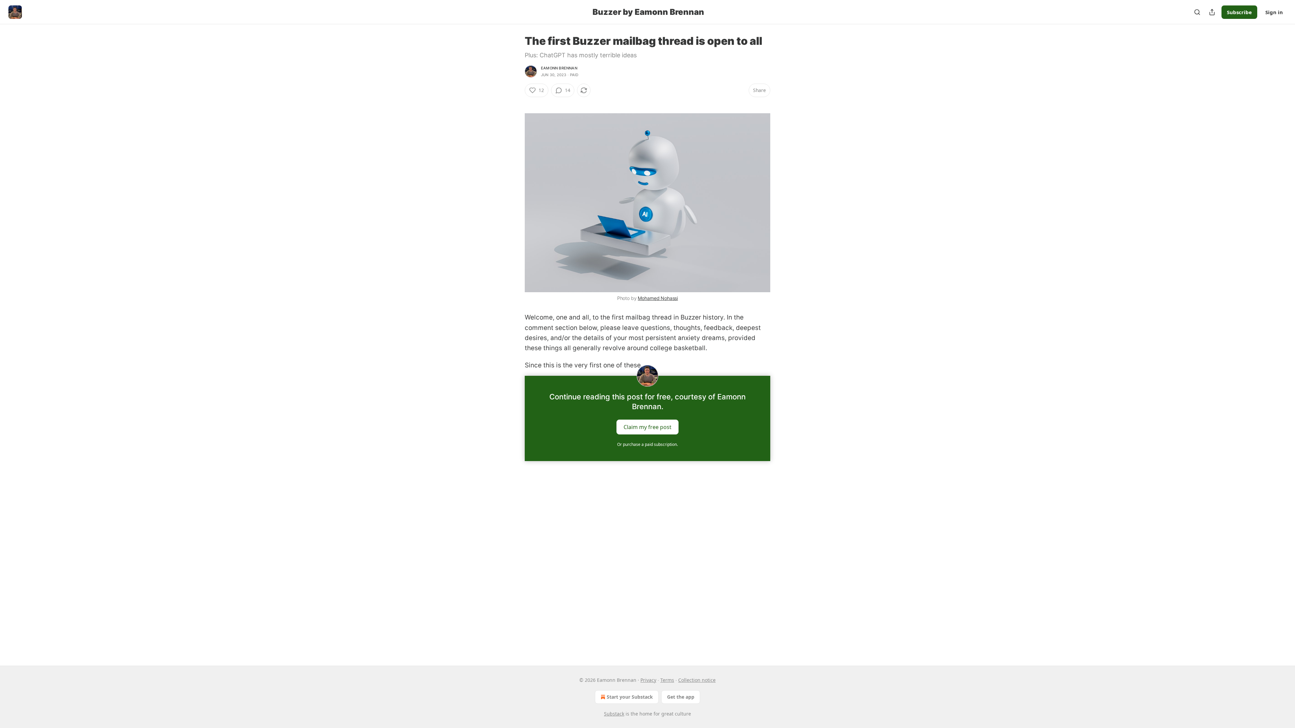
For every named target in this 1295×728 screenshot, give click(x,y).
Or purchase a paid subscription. (647, 444)
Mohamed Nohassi (658, 298)
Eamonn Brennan (559, 68)
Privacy (648, 680)
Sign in (1274, 12)
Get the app (680, 697)
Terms (667, 680)
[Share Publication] (1212, 12)
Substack (614, 713)
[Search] (1197, 12)
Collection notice (697, 680)
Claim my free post (647, 427)
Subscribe (1239, 12)
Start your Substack (630, 697)
